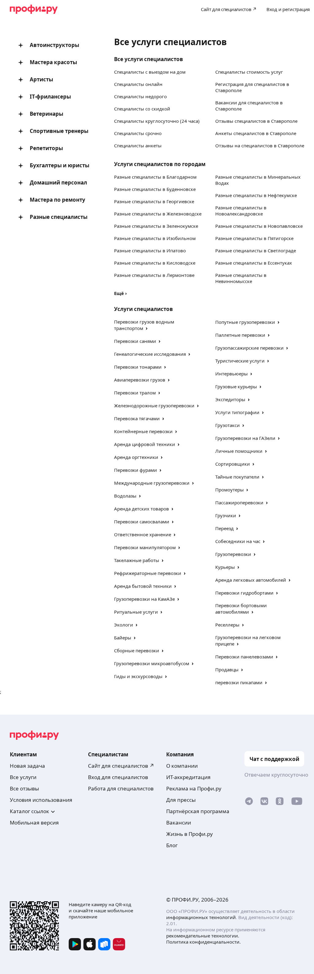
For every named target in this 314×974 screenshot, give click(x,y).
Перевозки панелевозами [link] (244, 657)
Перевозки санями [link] (135, 341)
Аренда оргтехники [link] (136, 457)
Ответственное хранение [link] (142, 534)
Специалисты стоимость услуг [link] (249, 72)
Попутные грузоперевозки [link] (245, 322)
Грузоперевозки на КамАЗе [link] (144, 599)
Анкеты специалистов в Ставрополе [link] (255, 133)
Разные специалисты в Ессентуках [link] (253, 263)
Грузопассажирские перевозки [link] (249, 348)
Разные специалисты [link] (58, 216)
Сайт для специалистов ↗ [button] (121, 765)
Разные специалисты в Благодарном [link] (155, 177)
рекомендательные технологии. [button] (202, 936)
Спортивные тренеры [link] (59, 130)
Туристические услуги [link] (240, 361)
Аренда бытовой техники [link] (143, 586)
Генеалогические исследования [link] (150, 354)
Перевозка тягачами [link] (137, 418)
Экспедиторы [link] (230, 399)
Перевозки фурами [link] (135, 470)
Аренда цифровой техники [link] (144, 444)
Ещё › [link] (120, 293)
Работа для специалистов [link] (121, 788)
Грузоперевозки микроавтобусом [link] (151, 663)
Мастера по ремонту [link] (57, 199)
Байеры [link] (122, 637)
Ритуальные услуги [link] (136, 612)
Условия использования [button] (41, 799)
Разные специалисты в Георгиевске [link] (154, 201)
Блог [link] (172, 845)
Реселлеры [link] (227, 625)
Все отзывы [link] (24, 788)
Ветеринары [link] (46, 113)
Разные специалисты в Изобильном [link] (155, 238)
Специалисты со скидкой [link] (142, 109)
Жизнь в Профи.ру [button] (189, 833)
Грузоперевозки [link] (233, 554)
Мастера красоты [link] (53, 62)
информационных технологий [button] (201, 917)
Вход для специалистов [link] (118, 777)
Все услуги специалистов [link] (148, 59)
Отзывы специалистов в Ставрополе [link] (256, 121)
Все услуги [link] (23, 777)
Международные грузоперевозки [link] (152, 483)
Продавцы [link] (227, 669)
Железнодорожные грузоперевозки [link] (154, 405)
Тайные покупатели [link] (237, 477)
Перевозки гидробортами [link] (244, 593)
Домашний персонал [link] (58, 182)
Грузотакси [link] (227, 425)
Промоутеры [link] (229, 490)
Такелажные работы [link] (136, 560)
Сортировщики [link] (232, 464)
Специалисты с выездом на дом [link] (150, 72)
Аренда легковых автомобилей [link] (250, 580)
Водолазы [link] (125, 496)
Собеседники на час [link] (237, 541)
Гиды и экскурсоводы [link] (138, 676)
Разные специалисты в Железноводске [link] (157, 214)
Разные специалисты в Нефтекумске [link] (256, 195)
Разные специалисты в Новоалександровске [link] (240, 210)
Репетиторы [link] (46, 148)
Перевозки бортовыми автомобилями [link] (241, 608)
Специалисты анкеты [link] (138, 145)
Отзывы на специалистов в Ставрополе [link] (259, 145)
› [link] (146, 328)
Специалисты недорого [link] (140, 96)
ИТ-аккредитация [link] (188, 777)
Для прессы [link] (181, 799)
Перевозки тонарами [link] (138, 367)
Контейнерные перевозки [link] (143, 431)
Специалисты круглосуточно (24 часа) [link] (157, 121)
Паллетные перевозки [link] (240, 335)
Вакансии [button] (178, 822)
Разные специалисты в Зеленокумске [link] (156, 226)
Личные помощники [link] (238, 451)
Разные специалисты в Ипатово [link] (150, 250)
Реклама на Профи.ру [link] (193, 788)
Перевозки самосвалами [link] (141, 521)
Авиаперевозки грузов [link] (139, 380)
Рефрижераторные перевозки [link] (147, 573)
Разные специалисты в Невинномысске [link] (240, 278)
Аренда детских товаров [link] (141, 509)
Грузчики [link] (225, 515)
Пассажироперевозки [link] (239, 502)
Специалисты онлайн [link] (138, 84)
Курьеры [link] (225, 567)
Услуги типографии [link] (237, 412)
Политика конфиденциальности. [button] (203, 942)
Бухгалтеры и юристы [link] (59, 165)
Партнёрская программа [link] (197, 811)
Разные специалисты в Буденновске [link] (155, 189)
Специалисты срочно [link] (138, 133)
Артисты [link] (41, 79)
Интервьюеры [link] (231, 374)
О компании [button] (182, 765)
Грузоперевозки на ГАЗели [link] (245, 438)
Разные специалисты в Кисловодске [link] (154, 263)
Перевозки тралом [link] (135, 393)
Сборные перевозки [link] (136, 650)
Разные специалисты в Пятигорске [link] (254, 238)
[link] (249, 803)
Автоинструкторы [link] (54, 45)
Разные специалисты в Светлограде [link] (255, 250)
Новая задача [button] (27, 765)
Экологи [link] (123, 625)
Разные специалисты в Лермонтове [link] (154, 275)
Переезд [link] (224, 528)
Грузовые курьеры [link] (236, 386)
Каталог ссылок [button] (29, 811)
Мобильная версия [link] (34, 822)
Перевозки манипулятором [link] (145, 547)
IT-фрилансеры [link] (50, 96)
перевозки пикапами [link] (238, 682)
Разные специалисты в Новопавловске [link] (259, 226)
